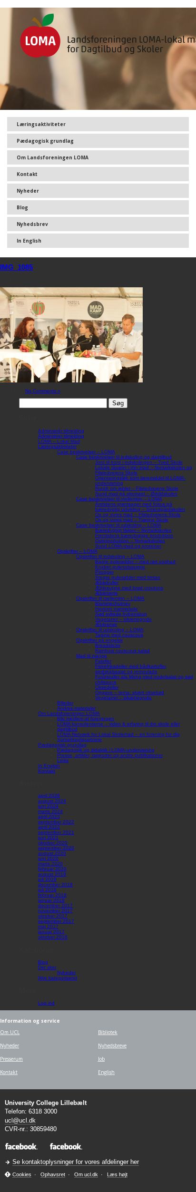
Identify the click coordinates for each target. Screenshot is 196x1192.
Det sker (47, 967)
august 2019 (52, 874)
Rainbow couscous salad (122, 650)
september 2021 (56, 832)
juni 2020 (48, 858)
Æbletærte (106, 593)
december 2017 (55, 905)
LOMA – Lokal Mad (59, 441)
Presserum (11, 1058)
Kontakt (27, 174)
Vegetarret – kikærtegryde (123, 619)
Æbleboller (106, 582)
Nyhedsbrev (32, 224)
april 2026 (49, 795)
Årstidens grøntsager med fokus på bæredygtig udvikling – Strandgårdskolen (140, 506)
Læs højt (117, 1174)
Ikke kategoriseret (57, 977)
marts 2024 (50, 811)
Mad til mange (91, 655)
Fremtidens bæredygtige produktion (134, 535)
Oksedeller (106, 687)
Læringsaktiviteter (41, 124)
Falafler (103, 661)
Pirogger (104, 572)
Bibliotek (108, 1032)
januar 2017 (51, 931)
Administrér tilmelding (61, 430)
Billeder (65, 702)
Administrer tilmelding (61, 436)
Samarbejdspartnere (79, 739)
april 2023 (49, 816)
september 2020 (56, 847)
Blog (22, 207)
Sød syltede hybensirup (121, 613)
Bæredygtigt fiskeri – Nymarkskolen (133, 530)
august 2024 (52, 800)
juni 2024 (48, 806)
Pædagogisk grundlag (45, 140)
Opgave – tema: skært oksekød (129, 692)
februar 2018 (52, 895)
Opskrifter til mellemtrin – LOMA (110, 598)
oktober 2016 (53, 936)
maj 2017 (48, 926)
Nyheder (28, 190)
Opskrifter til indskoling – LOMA (110, 556)
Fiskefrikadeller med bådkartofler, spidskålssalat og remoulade (131, 669)
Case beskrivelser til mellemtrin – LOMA (119, 498)
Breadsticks (107, 645)
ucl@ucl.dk (20, 1120)
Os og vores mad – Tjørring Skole (131, 519)
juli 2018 (47, 889)
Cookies (21, 1174)
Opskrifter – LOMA (77, 551)
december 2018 (55, 884)
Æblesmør (106, 624)
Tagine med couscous (119, 634)
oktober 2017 (53, 915)
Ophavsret (52, 1174)
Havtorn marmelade (116, 608)
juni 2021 (48, 837)
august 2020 (52, 853)
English (106, 1072)
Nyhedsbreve (112, 1045)
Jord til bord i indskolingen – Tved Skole (139, 462)
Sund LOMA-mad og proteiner (128, 545)
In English (29, 240)
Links (63, 760)
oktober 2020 (53, 842)
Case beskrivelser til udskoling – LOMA (118, 525)
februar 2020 (52, 868)
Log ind (46, 1003)
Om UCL (10, 1032)
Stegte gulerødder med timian (127, 577)
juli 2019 (47, 879)
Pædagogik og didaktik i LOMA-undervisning (106, 749)
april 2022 (49, 827)
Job (101, 1058)
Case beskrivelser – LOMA (86, 451)
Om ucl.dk (86, 1174)
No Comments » (42, 390)
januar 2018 (51, 900)
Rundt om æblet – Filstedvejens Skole (136, 488)
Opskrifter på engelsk (99, 640)
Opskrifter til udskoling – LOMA (110, 629)
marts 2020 (50, 863)
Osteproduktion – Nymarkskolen (130, 540)
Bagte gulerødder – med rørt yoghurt (135, 561)
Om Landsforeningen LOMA (52, 157)
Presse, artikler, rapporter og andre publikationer (110, 755)
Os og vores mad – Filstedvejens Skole (138, 514)
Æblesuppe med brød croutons (129, 587)
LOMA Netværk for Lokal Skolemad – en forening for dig (118, 734)
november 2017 (55, 910)
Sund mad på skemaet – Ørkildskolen (136, 493)
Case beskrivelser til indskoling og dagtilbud (124, 456)
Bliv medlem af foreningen (85, 718)
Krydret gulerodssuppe (120, 566)
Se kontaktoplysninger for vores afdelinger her (75, 1161)
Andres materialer (76, 708)
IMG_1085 (16, 267)
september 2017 (56, 921)
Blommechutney (112, 603)
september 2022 (56, 821)
